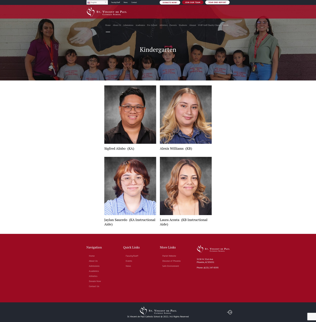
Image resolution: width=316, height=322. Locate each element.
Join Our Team (192, 2)
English (93, 2)
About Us (93, 260)
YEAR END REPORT (217, 2)
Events (129, 260)
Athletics (93, 276)
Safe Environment (170, 266)
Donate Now (95, 281)
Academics (94, 271)
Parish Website (169, 255)
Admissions (94, 266)
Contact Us (94, 286)
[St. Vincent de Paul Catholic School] (158, 310)
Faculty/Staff (132, 255)
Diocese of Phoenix (171, 260)
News (128, 266)
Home (92, 255)
